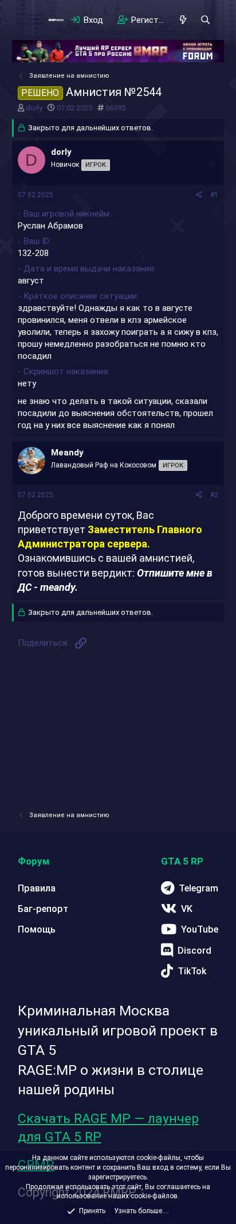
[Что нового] (183, 20)
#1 (214, 195)
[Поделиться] (199, 195)
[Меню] (32, 20)
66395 (115, 107)
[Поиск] (205, 20)
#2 (214, 495)
